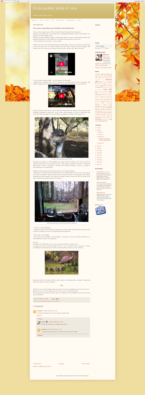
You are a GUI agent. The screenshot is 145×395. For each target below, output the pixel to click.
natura (104, 106)
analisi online (103, 76)
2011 (98, 164)
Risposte (41, 319)
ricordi (103, 112)
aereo (102, 74)
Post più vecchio (86, 363)
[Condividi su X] (55, 299)
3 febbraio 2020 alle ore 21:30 (50, 311)
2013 (98, 159)
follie (110, 91)
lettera (101, 99)
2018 (98, 148)
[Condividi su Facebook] (57, 299)
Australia (44, 301)
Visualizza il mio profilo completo (103, 67)
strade (108, 116)
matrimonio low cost (105, 101)
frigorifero (105, 93)
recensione (110, 111)
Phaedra (43, 322)
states (98, 116)
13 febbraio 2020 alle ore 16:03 (55, 322)
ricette (98, 112)
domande (105, 87)
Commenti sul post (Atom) (44, 366)
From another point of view (55, 8)
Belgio (99, 83)
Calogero (49, 301)
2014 (98, 157)
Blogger (87, 375)
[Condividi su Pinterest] (58, 299)
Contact (79, 20)
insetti (108, 96)
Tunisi (105, 119)
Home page (34, 20)
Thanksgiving (98, 117)
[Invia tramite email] (52, 299)
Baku (105, 82)
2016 (98, 153)
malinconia (109, 99)
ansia (99, 77)
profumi (103, 109)
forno (99, 93)
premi (99, 109)
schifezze (110, 112)
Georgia (104, 94)
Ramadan (99, 111)
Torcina (108, 117)
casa (52, 301)
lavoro (96, 99)
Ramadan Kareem (101, 192)
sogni (98, 114)
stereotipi (103, 116)
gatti (101, 94)
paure (99, 107)
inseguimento (102, 96)
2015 (98, 155)
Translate (106, 48)
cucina (98, 87)
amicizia (108, 74)
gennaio (100, 143)
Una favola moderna (101, 182)
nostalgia (110, 106)
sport (111, 114)
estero (105, 89)
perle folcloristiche (107, 107)
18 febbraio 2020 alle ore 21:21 (54, 329)
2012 (98, 162)
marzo (100, 134)
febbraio (100, 136)
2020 (98, 130)
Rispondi (39, 315)
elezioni (110, 87)
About (41, 20)
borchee (76, 375)
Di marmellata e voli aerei (103, 172)
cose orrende (109, 85)
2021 (98, 128)
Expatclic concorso (99, 91)
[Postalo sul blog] (53, 299)
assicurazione (97, 79)
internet (96, 97)
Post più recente (37, 363)
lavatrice (108, 98)
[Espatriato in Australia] (100, 215)
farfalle (105, 91)
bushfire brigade (106, 83)
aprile (99, 132)
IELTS (109, 94)
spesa (102, 114)
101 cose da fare (60, 20)
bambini (110, 82)
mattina (96, 102)
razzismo (104, 111)
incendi (96, 96)
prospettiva (109, 109)
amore (96, 76)
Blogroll (47, 20)
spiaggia (106, 114)
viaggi (110, 119)
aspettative (107, 77)
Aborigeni (97, 74)
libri (104, 99)
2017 (98, 150)
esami (99, 89)
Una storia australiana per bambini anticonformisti (104, 139)
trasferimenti (98, 119)
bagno (100, 82)
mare (98, 101)
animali (40, 301)
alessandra (39, 311)
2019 (98, 146)
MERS (102, 102)
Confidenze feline (70, 20)
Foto (53, 20)
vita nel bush (56, 301)
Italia (102, 98)
